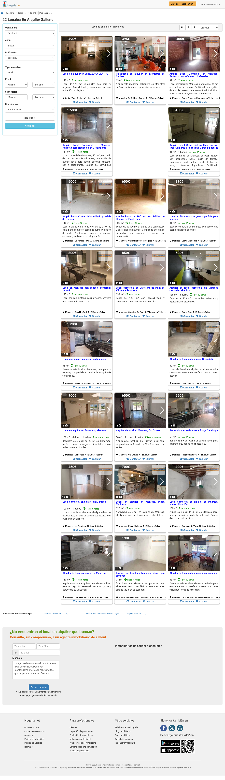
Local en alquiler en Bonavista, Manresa (84, 430)
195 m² (86, 303)
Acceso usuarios (210, 4)
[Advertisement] (140, 142)
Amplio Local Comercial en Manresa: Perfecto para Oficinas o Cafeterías (193, 75)
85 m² (86, 374)
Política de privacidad (34, 739)
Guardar (96, 102)
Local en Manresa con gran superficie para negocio (193, 218)
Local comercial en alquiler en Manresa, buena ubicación (193, 503)
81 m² (195, 89)
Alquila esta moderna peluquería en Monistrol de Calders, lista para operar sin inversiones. (140, 85)
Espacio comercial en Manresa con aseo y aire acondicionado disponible (193, 228)
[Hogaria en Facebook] (164, 728)
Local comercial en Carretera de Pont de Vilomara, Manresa (140, 289)
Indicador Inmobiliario (125, 743)
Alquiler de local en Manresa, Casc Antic (191, 359)
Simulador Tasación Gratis (183, 4)
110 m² (86, 232)
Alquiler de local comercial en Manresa (84, 573)
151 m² (86, 160)
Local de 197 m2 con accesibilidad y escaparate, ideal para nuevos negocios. (140, 299)
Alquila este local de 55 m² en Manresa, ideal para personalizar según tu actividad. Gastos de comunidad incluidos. (193, 515)
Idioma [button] (27, 747)
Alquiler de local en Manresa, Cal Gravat (138, 430)
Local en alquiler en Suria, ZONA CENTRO (85, 73)
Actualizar (30, 126)
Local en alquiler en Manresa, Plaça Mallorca (140, 503)
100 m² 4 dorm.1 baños (86, 446)
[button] (45, 13)
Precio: (9, 79)
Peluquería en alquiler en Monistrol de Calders (140, 75)
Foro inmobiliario (122, 735)
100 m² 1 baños (86, 517)
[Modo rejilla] (182, 27)
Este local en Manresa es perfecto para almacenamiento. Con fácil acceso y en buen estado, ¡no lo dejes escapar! (140, 586)
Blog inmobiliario (122, 731)
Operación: (11, 27)
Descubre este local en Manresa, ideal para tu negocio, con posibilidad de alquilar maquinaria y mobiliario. (86, 372)
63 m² (140, 89)
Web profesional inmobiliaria (83, 743)
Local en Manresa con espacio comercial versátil (86, 289)
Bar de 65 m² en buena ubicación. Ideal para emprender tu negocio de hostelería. (193, 442)
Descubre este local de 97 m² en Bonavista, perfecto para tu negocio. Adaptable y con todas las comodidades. (86, 444)
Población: (11, 52)
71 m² (141, 588)
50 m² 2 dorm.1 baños (140, 446)
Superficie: (11, 91)
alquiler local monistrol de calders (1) (102, 613)
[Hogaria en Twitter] (173, 728)
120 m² (86, 89)
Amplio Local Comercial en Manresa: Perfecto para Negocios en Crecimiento (86, 146)
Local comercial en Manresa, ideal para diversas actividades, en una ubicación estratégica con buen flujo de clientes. (86, 515)
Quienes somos (31, 727)
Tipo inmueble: (13, 67)
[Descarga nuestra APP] (177, 746)
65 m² (193, 446)
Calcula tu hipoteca (124, 739)
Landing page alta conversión (83, 747)
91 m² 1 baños (193, 161)
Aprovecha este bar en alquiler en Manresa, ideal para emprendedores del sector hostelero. (140, 513)
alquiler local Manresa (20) (56, 613)
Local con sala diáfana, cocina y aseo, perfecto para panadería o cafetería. (86, 299)
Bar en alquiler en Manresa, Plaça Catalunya (193, 430)
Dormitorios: (12, 104)
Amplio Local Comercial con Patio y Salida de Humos (86, 218)
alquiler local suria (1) (136, 613)
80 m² (193, 374)
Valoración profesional (80, 739)
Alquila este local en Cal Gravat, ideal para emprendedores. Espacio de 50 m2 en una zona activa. (140, 444)
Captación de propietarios (81, 735)
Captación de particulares (81, 731)
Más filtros (29, 117)
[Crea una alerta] (195, 27)
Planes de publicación (80, 750)
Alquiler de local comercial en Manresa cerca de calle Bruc (193, 289)
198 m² (141, 303)
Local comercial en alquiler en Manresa (84, 359)
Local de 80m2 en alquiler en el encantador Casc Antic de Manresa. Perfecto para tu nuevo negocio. (193, 372)
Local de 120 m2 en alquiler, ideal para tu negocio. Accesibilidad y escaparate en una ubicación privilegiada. (86, 87)
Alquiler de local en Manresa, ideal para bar (193, 573)
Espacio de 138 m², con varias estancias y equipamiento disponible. (193, 300)
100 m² (141, 232)
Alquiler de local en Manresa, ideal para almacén (140, 574)
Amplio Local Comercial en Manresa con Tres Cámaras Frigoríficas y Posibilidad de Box (193, 148)
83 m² (195, 588)
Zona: (8, 40)
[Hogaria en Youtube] (181, 728)
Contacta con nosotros (34, 731)
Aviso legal (29, 735)
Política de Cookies (33, 743)
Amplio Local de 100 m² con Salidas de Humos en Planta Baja (140, 218)
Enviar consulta (39, 687)
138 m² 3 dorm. (193, 303)
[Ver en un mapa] (188, 27)
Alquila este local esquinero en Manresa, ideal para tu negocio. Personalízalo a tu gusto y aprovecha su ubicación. (86, 586)
